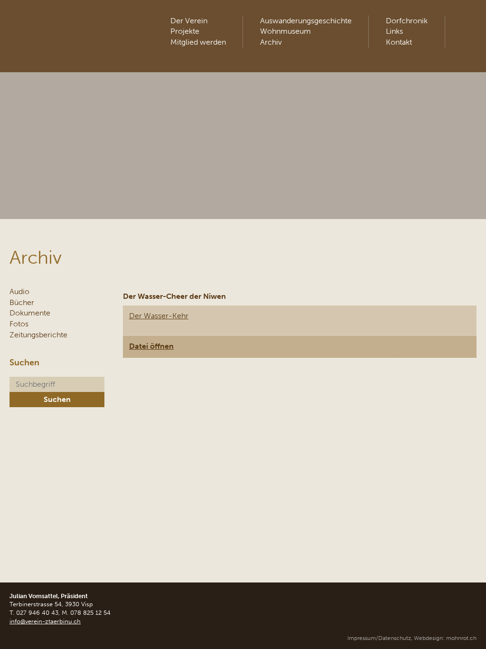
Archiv (271, 42)
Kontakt (399, 42)
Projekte (184, 31)
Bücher (21, 302)
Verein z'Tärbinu (80, 26)
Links (394, 31)
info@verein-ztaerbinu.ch (45, 621)
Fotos (18, 323)
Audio (19, 291)
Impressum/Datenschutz (379, 638)
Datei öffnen (151, 346)
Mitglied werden (198, 42)
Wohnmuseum (285, 31)
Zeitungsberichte (38, 334)
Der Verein (188, 20)
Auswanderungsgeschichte (306, 20)
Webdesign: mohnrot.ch (445, 638)
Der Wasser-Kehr (158, 315)
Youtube (468, 24)
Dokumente (29, 312)
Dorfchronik (407, 20)
